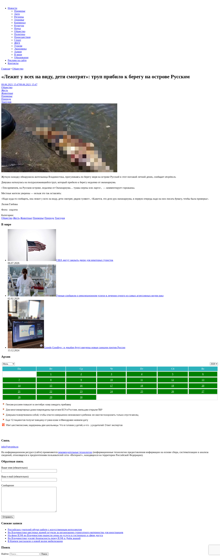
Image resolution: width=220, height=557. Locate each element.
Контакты (13, 63)
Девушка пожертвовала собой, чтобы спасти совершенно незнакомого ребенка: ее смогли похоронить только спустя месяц (72, 415)
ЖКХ (17, 43)
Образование (21, 57)
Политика (19, 34)
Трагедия (6, 102)
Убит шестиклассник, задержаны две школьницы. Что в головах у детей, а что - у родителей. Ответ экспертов (64, 425)
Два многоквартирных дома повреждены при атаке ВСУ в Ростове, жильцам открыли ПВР (54, 409)
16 (81, 385)
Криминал (20, 22)
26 (172, 391)
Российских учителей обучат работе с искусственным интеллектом (45, 529)
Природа (6, 99)
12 (172, 379)
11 (141, 379)
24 (111, 391)
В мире (18, 54)
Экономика (20, 48)
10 (111, 379)
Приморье (19, 11)
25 (141, 391)
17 (111, 385)
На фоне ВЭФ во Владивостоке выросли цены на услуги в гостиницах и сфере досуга (55, 535)
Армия (18, 51)
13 (203, 379)
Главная (5, 68)
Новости (12, 8)
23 (81, 391)
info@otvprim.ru (9, 446)
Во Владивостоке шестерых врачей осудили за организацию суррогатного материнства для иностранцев (65, 532)
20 (203, 385)
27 (203, 391)
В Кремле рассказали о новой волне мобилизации (35, 541)
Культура (19, 25)
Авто (17, 14)
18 (141, 385)
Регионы (19, 16)
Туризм (18, 45)
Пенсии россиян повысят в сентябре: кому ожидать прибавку (38, 404)
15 (51, 385)
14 (19, 385)
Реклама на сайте (17, 60)
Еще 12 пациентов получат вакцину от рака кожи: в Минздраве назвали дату (47, 420)
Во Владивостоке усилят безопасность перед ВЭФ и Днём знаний (44, 538)
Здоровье (19, 19)
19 (172, 385)
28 (19, 397)
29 (51, 397)
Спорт (17, 40)
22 (51, 391)
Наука (17, 28)
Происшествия (22, 37)
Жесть (4, 90)
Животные (7, 93)
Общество (19, 31)
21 (19, 391)
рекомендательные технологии (75, 452)
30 (81, 397)
